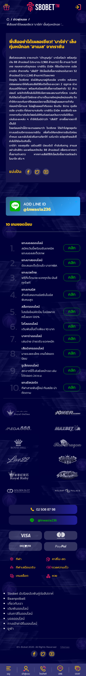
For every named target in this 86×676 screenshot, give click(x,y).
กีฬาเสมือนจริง (25, 567)
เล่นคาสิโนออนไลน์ (20, 613)
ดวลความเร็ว (60, 567)
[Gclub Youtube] (51, 654)
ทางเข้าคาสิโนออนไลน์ (22, 623)
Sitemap (65, 647)
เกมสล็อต (22, 575)
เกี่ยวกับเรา (15, 603)
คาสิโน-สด (59, 558)
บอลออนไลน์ (16, 618)
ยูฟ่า (11, 628)
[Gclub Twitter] (43, 654)
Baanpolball (16, 598)
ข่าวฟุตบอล (20, 19)
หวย (54, 575)
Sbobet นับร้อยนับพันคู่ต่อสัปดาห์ (30, 593)
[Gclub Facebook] (34, 654)
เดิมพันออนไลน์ (18, 608)
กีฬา (19, 558)
